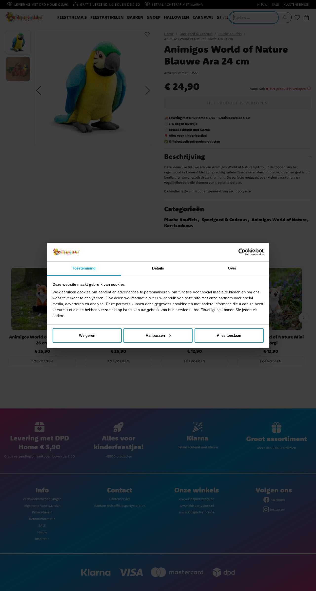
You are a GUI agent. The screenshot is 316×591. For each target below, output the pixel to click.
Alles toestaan (229, 335)
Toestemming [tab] (84, 268)
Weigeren (87, 335)
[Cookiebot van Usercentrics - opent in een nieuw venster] (242, 252)
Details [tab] (158, 268)
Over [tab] (232, 268)
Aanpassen (155, 335)
